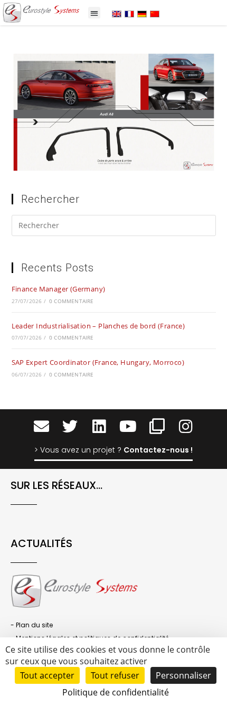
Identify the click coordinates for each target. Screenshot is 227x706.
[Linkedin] (99, 426)
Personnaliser (183, 675)
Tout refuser (115, 675)
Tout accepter (47, 675)
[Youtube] (128, 426)
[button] (94, 13)
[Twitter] (70, 426)
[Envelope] (41, 426)
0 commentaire (71, 301)
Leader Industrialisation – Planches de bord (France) (98, 326)
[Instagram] (186, 426)
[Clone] (157, 426)
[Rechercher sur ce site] (114, 227)
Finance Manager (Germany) (59, 289)
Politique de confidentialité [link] (115, 692)
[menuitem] (116, 13)
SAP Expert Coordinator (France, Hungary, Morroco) (98, 362)
